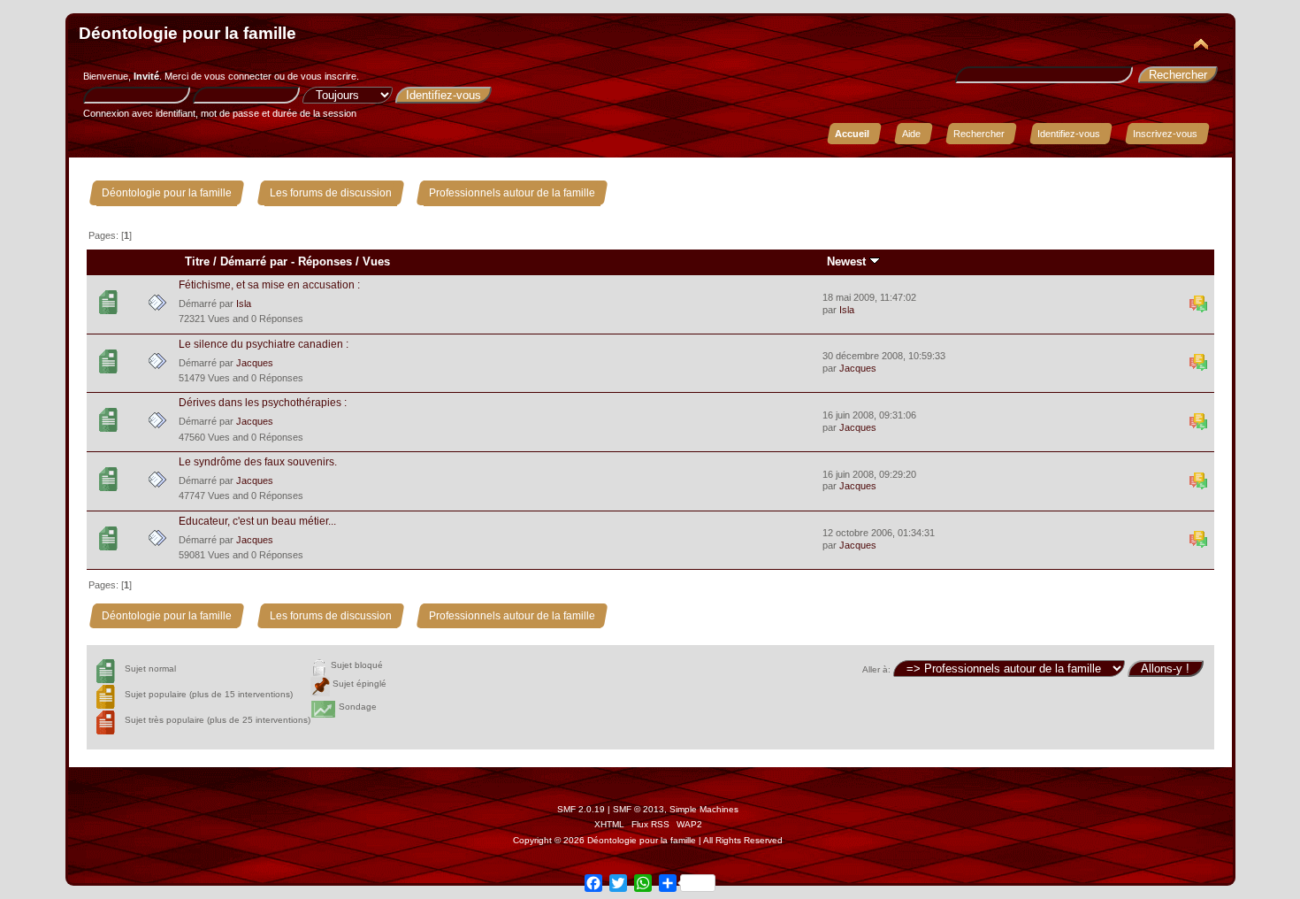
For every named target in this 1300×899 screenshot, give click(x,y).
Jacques (254, 362)
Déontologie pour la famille (187, 33)
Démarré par (253, 261)
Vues (376, 261)
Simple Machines (703, 809)
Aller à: (876, 669)
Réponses (325, 261)
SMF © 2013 (638, 809)
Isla (243, 303)
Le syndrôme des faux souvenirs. (258, 462)
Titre (197, 261)
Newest (848, 261)
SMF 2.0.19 (581, 809)
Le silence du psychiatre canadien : (263, 344)
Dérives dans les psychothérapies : (263, 402)
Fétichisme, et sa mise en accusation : (269, 285)
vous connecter (237, 76)
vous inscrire (328, 76)
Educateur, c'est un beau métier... (257, 521)
